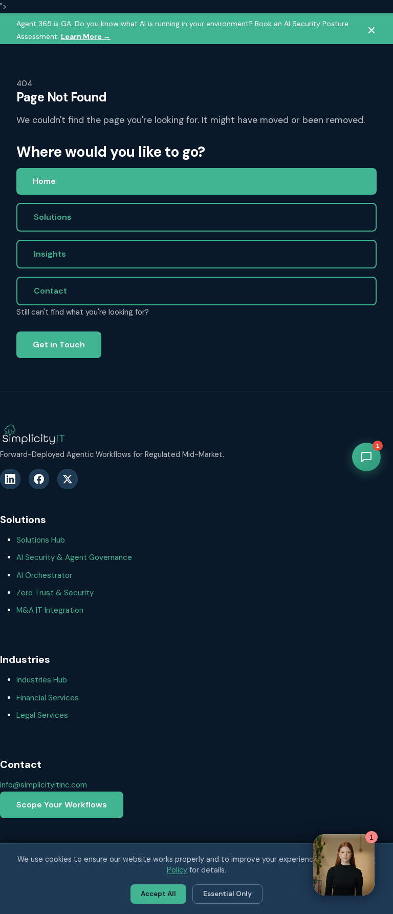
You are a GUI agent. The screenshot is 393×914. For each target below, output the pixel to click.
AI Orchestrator (44, 575)
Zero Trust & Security (55, 593)
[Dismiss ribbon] (371, 30)
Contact (50, 290)
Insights (50, 253)
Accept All (158, 893)
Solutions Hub (40, 540)
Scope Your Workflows (61, 804)
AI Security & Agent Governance (74, 557)
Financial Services (47, 698)
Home (44, 181)
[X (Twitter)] (67, 479)
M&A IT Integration (49, 610)
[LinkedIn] (10, 479)
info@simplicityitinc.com (43, 785)
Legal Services (42, 715)
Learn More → (86, 36)
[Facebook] (39, 479)
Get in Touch (59, 344)
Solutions (53, 217)
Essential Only (227, 893)
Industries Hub (41, 680)
